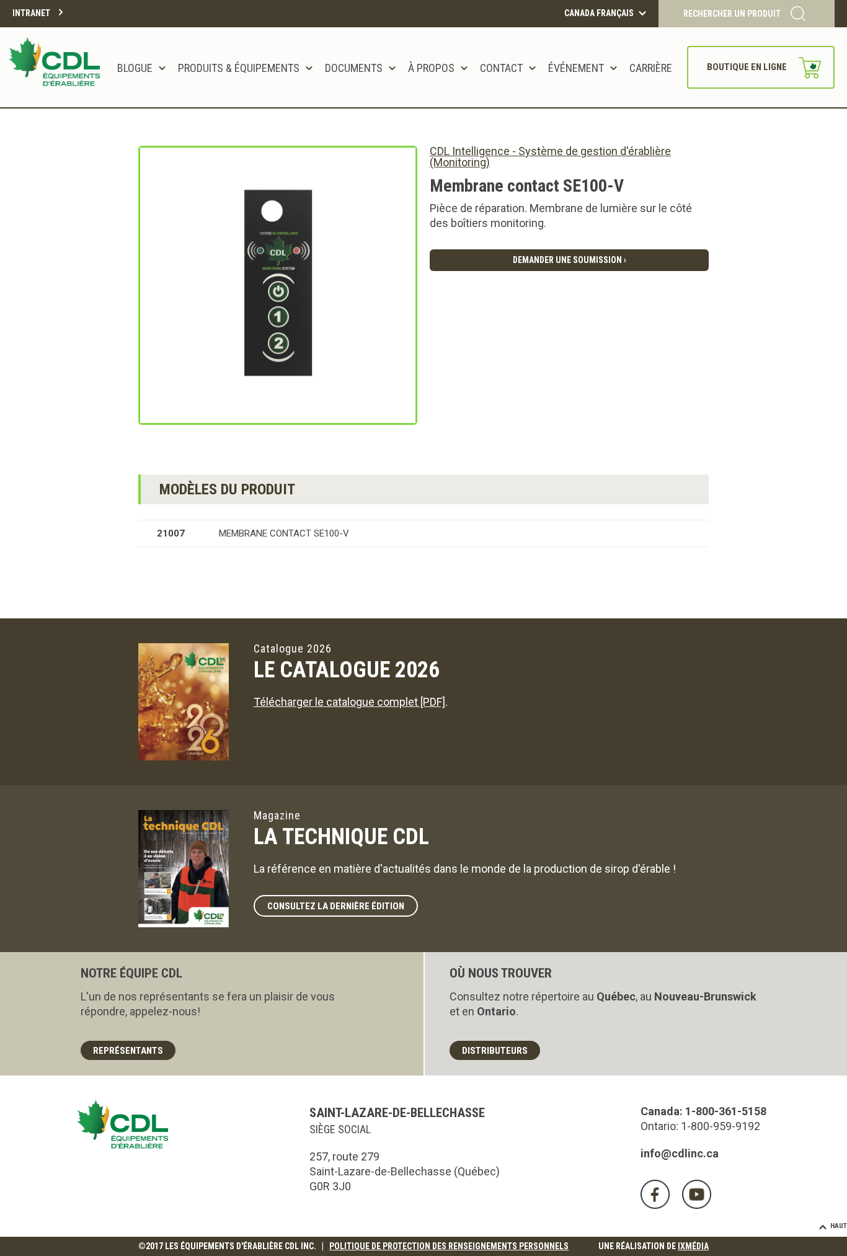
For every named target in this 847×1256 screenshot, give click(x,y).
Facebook (655, 1194)
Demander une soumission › (569, 260)
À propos (431, 67)
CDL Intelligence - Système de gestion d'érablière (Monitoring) (550, 157)
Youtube (696, 1194)
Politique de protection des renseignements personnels (449, 1246)
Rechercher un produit (732, 14)
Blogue (135, 67)
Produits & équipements (238, 67)
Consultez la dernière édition (335, 906)
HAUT (838, 1226)
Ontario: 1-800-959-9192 (700, 1126)
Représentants (128, 1050)
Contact (501, 67)
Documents (354, 67)
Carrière (650, 67)
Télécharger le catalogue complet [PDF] (349, 701)
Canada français (599, 13)
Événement (576, 67)
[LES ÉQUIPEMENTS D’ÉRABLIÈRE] (56, 67)
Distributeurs (495, 1050)
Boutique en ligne (747, 67)
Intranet (31, 13)
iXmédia (693, 1246)
